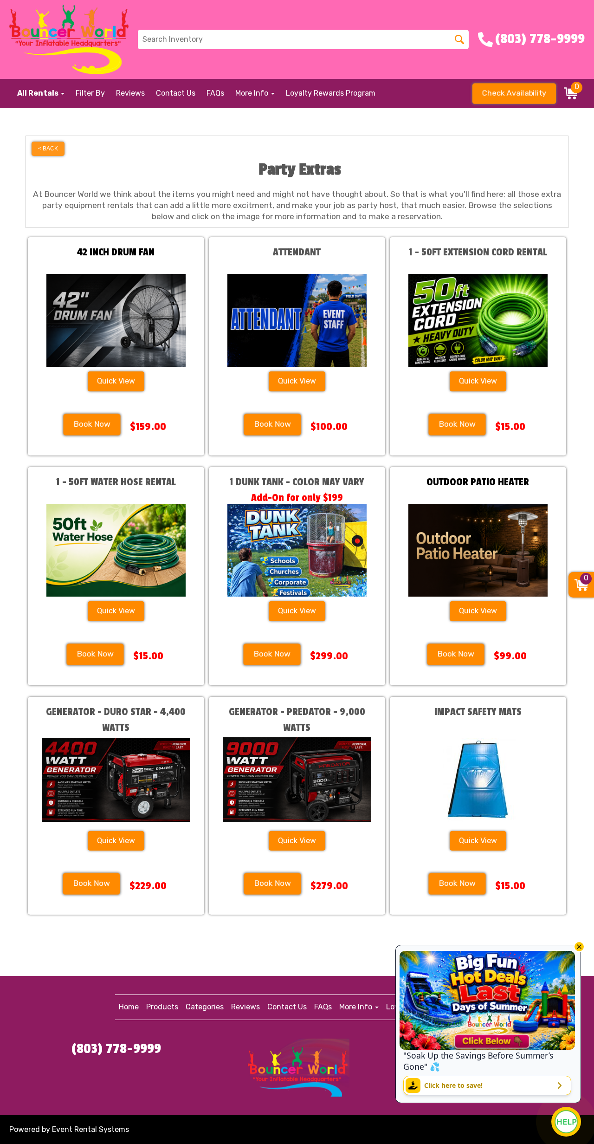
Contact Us (175, 93)
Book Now (92, 424)
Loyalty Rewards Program (330, 93)
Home (129, 1006)
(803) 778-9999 (116, 1048)
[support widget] (566, 1122)
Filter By (90, 93)
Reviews (130, 93)
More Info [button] (252, 93)
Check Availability (514, 93)
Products (162, 1006)
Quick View (116, 381)
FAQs (215, 93)
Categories (205, 1006)
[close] (579, 946)
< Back (48, 148)
